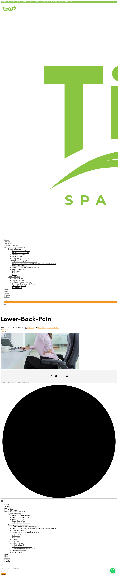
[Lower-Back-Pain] (40, 369)
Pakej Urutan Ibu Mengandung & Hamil (25, 267)
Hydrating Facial (18, 280)
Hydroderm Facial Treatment (22, 282)
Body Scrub (16, 273)
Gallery (7, 293)
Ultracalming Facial (19, 286)
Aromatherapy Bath (19, 269)
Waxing (14, 275)
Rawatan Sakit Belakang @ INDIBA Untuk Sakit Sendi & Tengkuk (34, 264)
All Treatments (17, 288)
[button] (5, 300)
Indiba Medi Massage (19, 265)
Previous (5, 330)
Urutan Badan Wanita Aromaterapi (24, 262)
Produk (6, 289)
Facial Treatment (14, 277)
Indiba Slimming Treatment (21, 258)
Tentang (7, 242)
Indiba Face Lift (17, 278)
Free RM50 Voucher (11, 245)
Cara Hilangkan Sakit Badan (48, 328)
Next (2, 331)
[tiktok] (113, 4)
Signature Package (15, 249)
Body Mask (16, 271)
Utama (6, 240)
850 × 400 (30, 328)
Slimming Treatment (19, 254)
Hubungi (7, 297)
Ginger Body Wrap (18, 256)
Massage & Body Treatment (18, 260)
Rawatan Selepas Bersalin (21, 251)
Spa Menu (8, 243)
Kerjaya (7, 295)
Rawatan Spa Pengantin (20, 253)
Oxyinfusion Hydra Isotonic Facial (23, 284)
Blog (6, 291)
